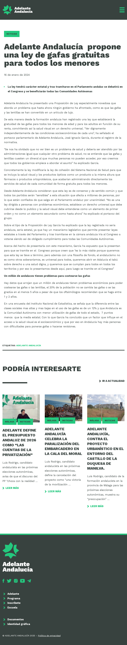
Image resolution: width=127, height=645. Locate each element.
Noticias (12, 34)
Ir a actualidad (113, 381)
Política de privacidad (49, 635)
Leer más (12, 488)
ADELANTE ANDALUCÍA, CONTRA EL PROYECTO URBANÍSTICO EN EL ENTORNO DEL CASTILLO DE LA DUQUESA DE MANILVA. (105, 449)
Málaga (9, 421)
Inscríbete (13, 602)
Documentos (15, 619)
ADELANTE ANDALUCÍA (28, 345)
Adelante (13, 593)
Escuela (12, 607)
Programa (13, 598)
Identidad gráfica (18, 624)
